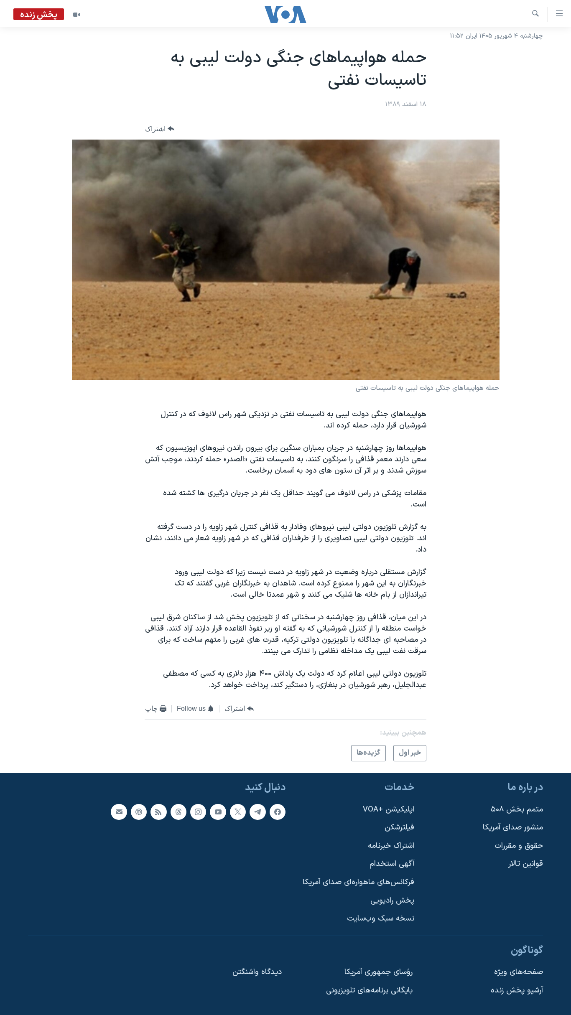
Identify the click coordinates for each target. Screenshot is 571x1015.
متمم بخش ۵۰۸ (517, 809)
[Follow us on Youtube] (218, 812)
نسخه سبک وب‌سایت (380, 919)
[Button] (159, 129)
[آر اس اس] (158, 812)
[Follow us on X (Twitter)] (238, 812)
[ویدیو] (76, 14)
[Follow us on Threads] (178, 812)
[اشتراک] (119, 812)
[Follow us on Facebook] (278, 812)
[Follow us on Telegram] (257, 812)
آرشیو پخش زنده (517, 991)
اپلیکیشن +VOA (388, 809)
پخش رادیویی (392, 900)
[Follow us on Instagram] (198, 812)
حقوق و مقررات (519, 846)
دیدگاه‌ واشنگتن (257, 972)
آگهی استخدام (392, 864)
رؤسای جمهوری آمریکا (378, 972)
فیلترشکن (399, 828)
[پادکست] (139, 812)
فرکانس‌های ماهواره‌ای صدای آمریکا (358, 882)
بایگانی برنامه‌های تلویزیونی (369, 991)
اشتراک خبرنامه (391, 846)
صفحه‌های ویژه (518, 972)
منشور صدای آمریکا (513, 828)
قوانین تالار (525, 864)
